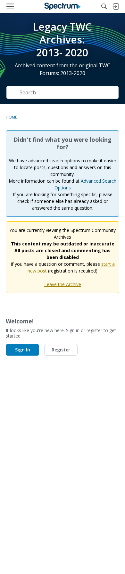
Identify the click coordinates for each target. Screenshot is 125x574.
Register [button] (61, 350)
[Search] (104, 6)
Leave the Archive (62, 284)
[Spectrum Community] (63, 6)
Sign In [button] (22, 350)
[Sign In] (115, 6)
